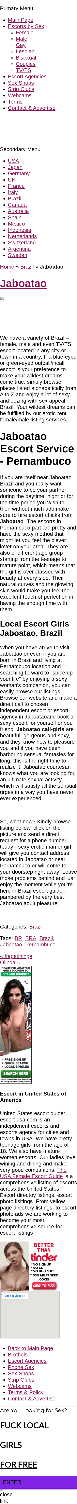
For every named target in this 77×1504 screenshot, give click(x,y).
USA (13, 161)
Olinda (10, 962)
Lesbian (25, 51)
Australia (18, 211)
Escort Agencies (27, 76)
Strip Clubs (21, 89)
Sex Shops (21, 83)
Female (25, 32)
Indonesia (19, 230)
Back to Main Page (30, 1348)
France (16, 186)
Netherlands (22, 236)
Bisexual (26, 58)
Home (7, 267)
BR (18, 938)
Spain (15, 217)
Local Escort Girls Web (27, 120)
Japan (15, 167)
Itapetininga (16, 956)
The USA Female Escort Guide (33, 1173)
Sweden (17, 255)
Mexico (16, 224)
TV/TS (23, 70)
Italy (13, 192)
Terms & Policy (26, 1392)
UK (11, 180)
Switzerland (22, 243)
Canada (17, 205)
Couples (26, 64)
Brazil (14, 198)
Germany (19, 173)
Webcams (20, 95)
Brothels (18, 1355)
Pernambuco (40, 944)
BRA (30, 938)
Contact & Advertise (31, 108)
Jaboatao (23, 283)
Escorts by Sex (26, 26)
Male (21, 39)
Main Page (20, 20)
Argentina (19, 249)
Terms (15, 102)
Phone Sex (21, 1367)
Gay (21, 45)
